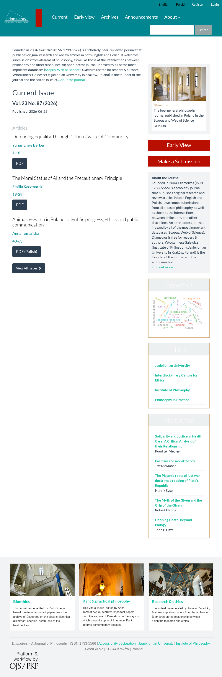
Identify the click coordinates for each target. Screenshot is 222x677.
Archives (109, 17)
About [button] (171, 17)
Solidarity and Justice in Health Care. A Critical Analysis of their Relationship (178, 441)
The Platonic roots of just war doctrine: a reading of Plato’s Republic (177, 480)
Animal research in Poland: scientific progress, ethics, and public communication (75, 221)
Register (198, 4)
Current (60, 17)
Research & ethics (167, 601)
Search (203, 30)
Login (215, 4)
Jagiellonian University (172, 365)
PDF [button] (20, 163)
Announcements (141, 17)
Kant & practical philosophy (106, 601)
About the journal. (71, 80)
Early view (84, 17)
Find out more (162, 267)
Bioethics (21, 601)
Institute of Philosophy (172, 390)
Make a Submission (178, 161)
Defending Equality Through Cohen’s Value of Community (70, 136)
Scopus (50, 70)
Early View (179, 145)
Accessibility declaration (117, 643)
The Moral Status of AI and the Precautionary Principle (67, 178)
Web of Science (68, 70)
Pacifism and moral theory (175, 461)
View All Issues (27, 268)
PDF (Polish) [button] (26, 251)
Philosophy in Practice (172, 400)
